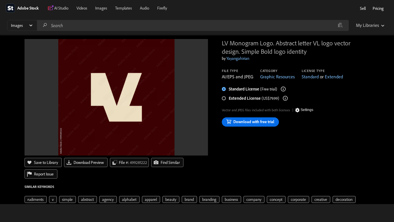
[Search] (45, 25)
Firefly (162, 8)
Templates (123, 8)
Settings (307, 110)
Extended (334, 76)
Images (101, 8)
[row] (36, 199)
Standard (310, 76)
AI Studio (61, 8)
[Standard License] (283, 89)
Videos (81, 8)
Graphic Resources (277, 76)
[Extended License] (285, 98)
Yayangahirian (237, 58)
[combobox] (193, 25)
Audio (144, 8)
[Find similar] (340, 25)
